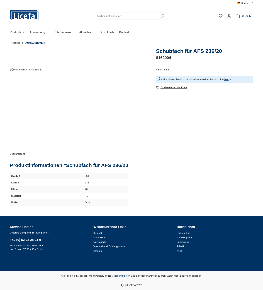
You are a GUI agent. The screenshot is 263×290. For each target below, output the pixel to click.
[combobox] (127, 16)
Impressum (183, 241)
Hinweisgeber (184, 237)
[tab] (17, 154)
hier (226, 79)
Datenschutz (184, 233)
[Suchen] (162, 16)
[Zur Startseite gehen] (28, 15)
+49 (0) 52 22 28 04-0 (25, 240)
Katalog (97, 250)
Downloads (99, 241)
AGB (179, 250)
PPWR (180, 246)
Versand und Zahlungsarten (109, 246)
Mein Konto (99, 237)
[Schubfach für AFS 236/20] (79, 106)
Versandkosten (121, 275)
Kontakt (97, 233)
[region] (79, 106)
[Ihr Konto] (229, 15)
